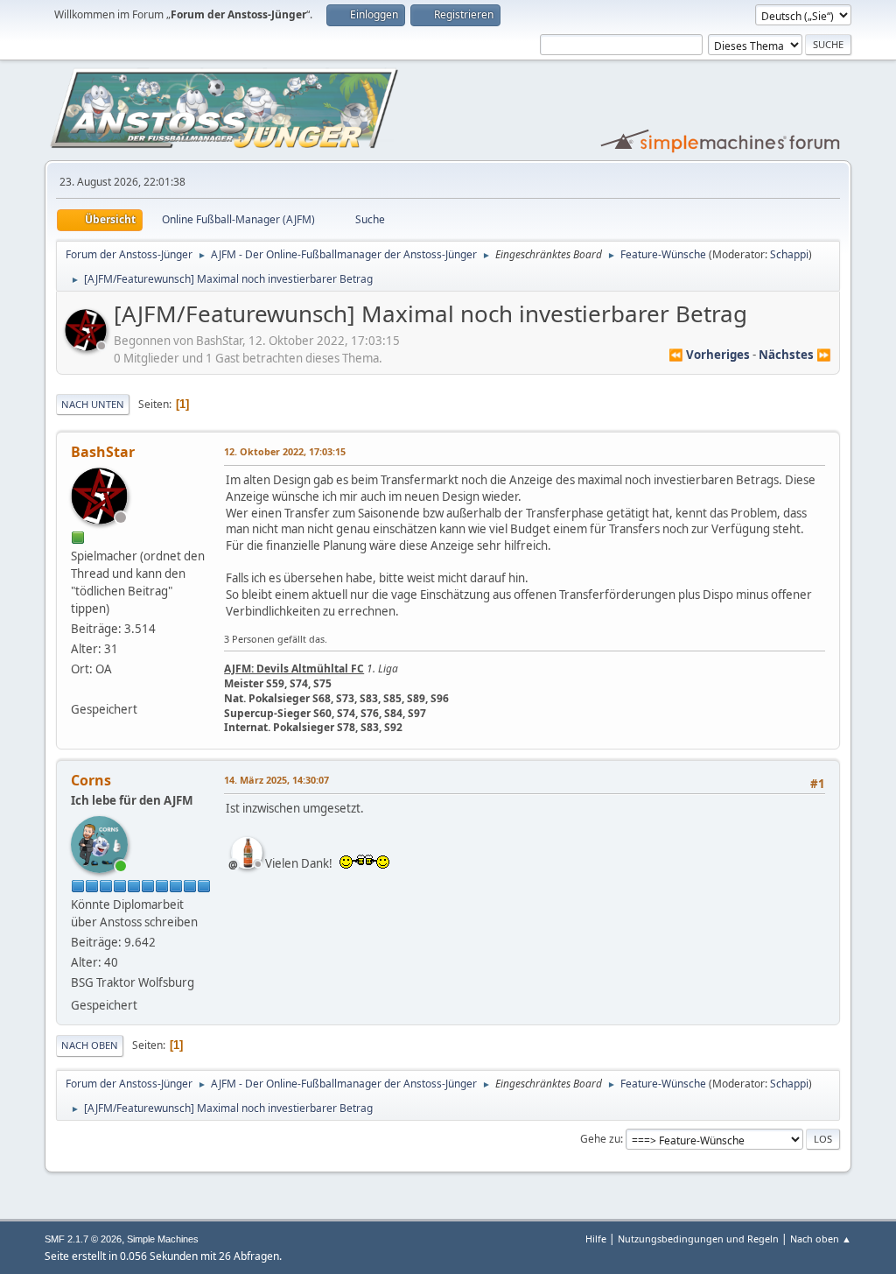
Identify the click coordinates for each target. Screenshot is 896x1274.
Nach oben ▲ (820, 1238)
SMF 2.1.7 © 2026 (83, 1239)
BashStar (103, 451)
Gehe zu (600, 1138)
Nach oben (89, 1045)
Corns (91, 780)
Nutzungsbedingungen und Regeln (698, 1238)
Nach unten (92, 404)
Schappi (789, 254)
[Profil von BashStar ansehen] (87, 346)
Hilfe (595, 1238)
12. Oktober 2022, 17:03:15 (285, 451)
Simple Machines (163, 1239)
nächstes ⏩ (795, 354)
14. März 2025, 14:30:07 (276, 779)
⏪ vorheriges (709, 354)
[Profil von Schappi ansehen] (248, 853)
